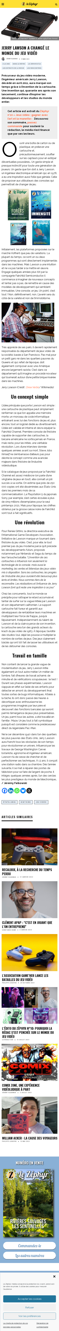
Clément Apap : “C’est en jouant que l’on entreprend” (27, 924)
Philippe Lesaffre (9, 983)
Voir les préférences (29, 1316)
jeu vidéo (41, 802)
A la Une (6, 64)
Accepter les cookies (29, 1299)
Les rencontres (34, 68)
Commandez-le (29, 1245)
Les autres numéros (29, 1255)
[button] (54, 1276)
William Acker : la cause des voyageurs (29, 1138)
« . (28, 115)
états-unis (9, 802)
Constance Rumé (9, 930)
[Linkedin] (11, 790)
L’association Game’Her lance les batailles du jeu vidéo (25, 977)
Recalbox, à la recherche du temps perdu (27, 871)
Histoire (26, 802)
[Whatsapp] (17, 790)
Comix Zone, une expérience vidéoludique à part (21, 1087)
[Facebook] (4, 790)
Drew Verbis (32, 387)
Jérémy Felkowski (12, 59)
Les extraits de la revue (13, 68)
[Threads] (29, 790)
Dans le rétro (19, 64)
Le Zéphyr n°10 (34, 64)
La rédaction (7, 1040)
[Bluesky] (23, 790)
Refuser (29, 1307)
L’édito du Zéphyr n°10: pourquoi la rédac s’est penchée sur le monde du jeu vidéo (28, 1032)
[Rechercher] (56, 4)
